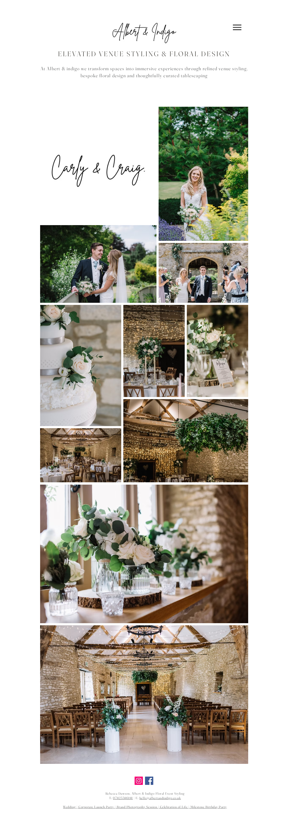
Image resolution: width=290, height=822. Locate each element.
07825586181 (123, 798)
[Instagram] (139, 781)
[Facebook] (149, 781)
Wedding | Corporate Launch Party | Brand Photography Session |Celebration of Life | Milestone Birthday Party (145, 807)
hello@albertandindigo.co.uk (160, 798)
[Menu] (237, 27)
